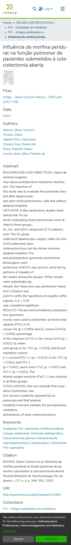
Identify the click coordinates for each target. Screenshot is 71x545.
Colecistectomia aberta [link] (18, 438)
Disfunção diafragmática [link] (47, 433)
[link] (29, 509)
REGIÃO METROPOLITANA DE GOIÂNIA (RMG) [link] (36, 23)
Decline (18, 539)
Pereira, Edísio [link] (12, 135)
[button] (10, 9)
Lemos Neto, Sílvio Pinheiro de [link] (24, 154)
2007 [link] (7, 116)
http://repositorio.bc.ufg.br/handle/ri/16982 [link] (32, 495)
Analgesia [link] (10, 429)
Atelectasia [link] (58, 443)
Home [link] (7, 23)
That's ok (51, 539)
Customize (9, 531)
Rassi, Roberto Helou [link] (17, 149)
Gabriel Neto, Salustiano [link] (19, 139)
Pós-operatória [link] (28, 429)
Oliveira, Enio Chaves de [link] (19, 144)
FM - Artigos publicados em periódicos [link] (27, 32)
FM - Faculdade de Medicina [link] (27, 27)
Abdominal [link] (21, 433)
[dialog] (35, 529)
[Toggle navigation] (62, 9)
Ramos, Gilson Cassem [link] (18, 130)
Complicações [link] (39, 443)
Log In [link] (48, 9)
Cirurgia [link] (8, 433)
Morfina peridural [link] (51, 429)
